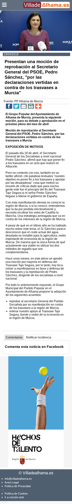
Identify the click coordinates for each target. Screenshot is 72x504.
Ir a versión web (14, 497)
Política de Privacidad (18, 486)
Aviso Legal (12, 482)
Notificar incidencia (38, 337)
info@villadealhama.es (18, 478)
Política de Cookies (16, 493)
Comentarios (14, 337)
